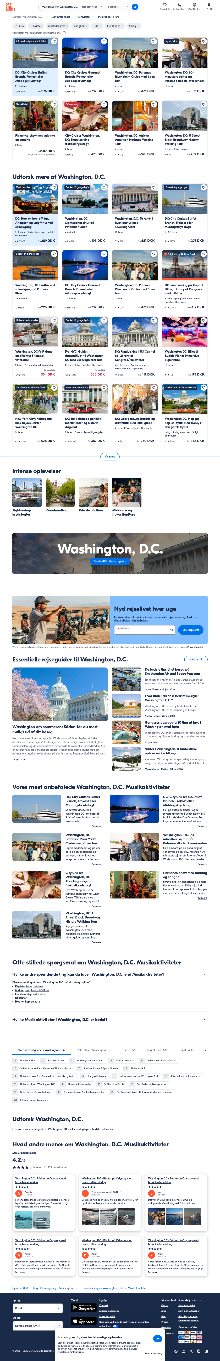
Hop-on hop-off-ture (27, 1001)
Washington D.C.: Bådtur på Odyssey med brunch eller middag (40, 1180)
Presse (164, 1322)
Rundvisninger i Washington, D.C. (103, 1288)
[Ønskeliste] (165, 5)
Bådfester (21, 997)
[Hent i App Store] (84, 1321)
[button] (35, 66)
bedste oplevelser (102, 1129)
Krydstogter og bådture (29, 986)
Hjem (15, 1288)
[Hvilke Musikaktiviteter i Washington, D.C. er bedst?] (204, 1019)
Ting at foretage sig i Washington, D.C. (56, 1288)
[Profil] (209, 5)
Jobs (163, 1310)
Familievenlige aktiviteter (30, 994)
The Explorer (167, 1333)
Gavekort (166, 1327)
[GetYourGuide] (10, 6)
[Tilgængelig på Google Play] (84, 1308)
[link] (35, 66)
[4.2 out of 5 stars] (22, 1167)
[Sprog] (194, 5)
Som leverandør (186, 1305)
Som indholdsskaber (189, 1310)
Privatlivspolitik (195, 647)
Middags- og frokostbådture (32, 990)
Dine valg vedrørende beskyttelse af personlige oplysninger (124, 1324)
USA (25, 1288)
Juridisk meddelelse (109, 1310)
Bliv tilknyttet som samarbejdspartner (188, 1318)
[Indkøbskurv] (179, 5)
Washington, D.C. (58, 1129)
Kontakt (103, 1305)
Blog (163, 1316)
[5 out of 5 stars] (43, 1187)
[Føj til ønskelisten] (54, 41)
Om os (164, 1305)
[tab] (41, 1050)
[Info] (64, 33)
